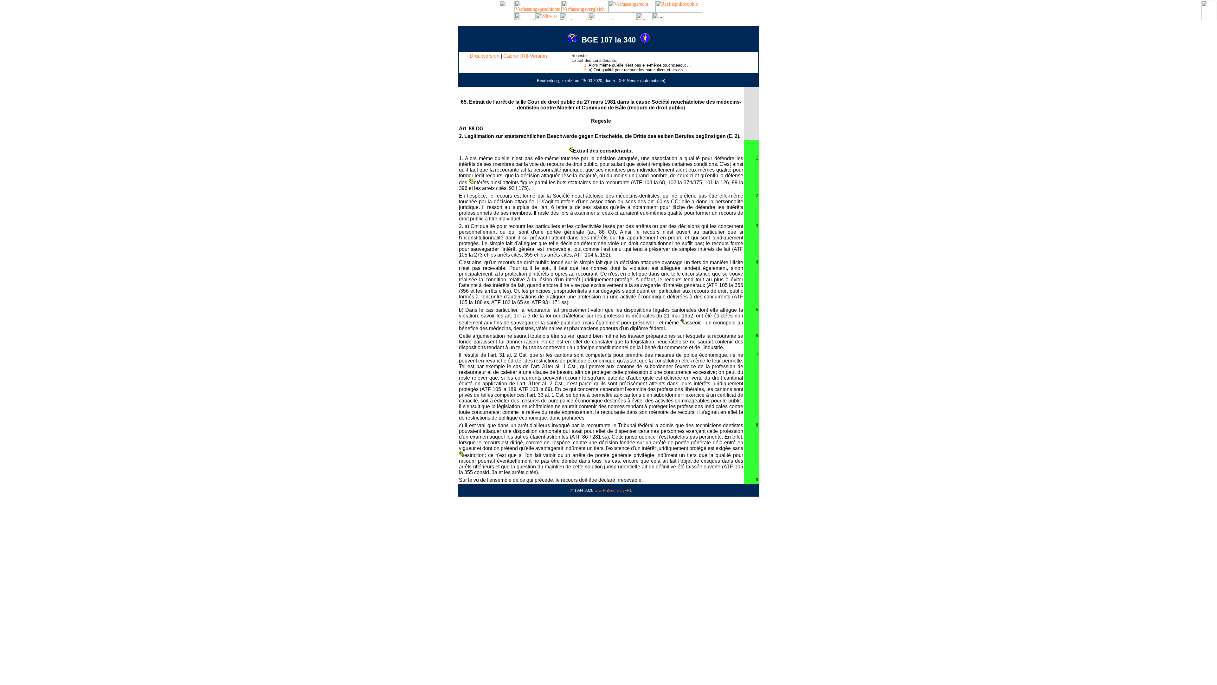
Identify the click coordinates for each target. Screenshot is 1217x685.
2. (586, 70)
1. (586, 65)
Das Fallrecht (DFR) (613, 490)
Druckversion (484, 56)
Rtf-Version (534, 56)
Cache (510, 56)
